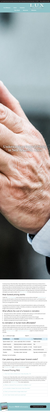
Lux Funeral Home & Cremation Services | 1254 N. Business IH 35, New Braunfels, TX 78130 (20, 1)
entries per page (11, 336)
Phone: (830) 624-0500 (44, 1)
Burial (15, 7)
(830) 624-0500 (23, 292)
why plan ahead (8, 367)
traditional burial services (24, 330)
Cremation (22, 7)
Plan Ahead (17, 10)
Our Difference (7, 7)
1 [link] (44, 355)
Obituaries (33, 10)
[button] (12, 339)
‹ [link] (42, 355)
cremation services (10, 330)
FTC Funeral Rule (11, 297)
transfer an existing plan (20, 367)
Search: (27, 336)
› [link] (46, 355)
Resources (25, 10)
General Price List (42, 297)
